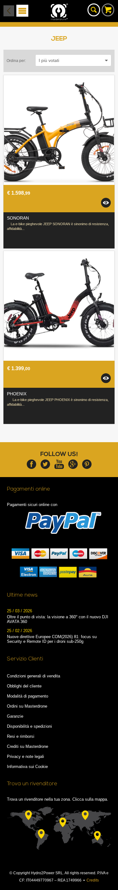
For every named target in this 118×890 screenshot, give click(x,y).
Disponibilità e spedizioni (29, 726)
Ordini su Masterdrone (27, 706)
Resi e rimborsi (20, 736)
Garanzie (15, 716)
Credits (93, 880)
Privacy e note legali (25, 756)
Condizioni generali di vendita (33, 676)
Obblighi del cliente (24, 686)
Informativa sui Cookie (27, 766)
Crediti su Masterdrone (27, 746)
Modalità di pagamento (27, 696)
